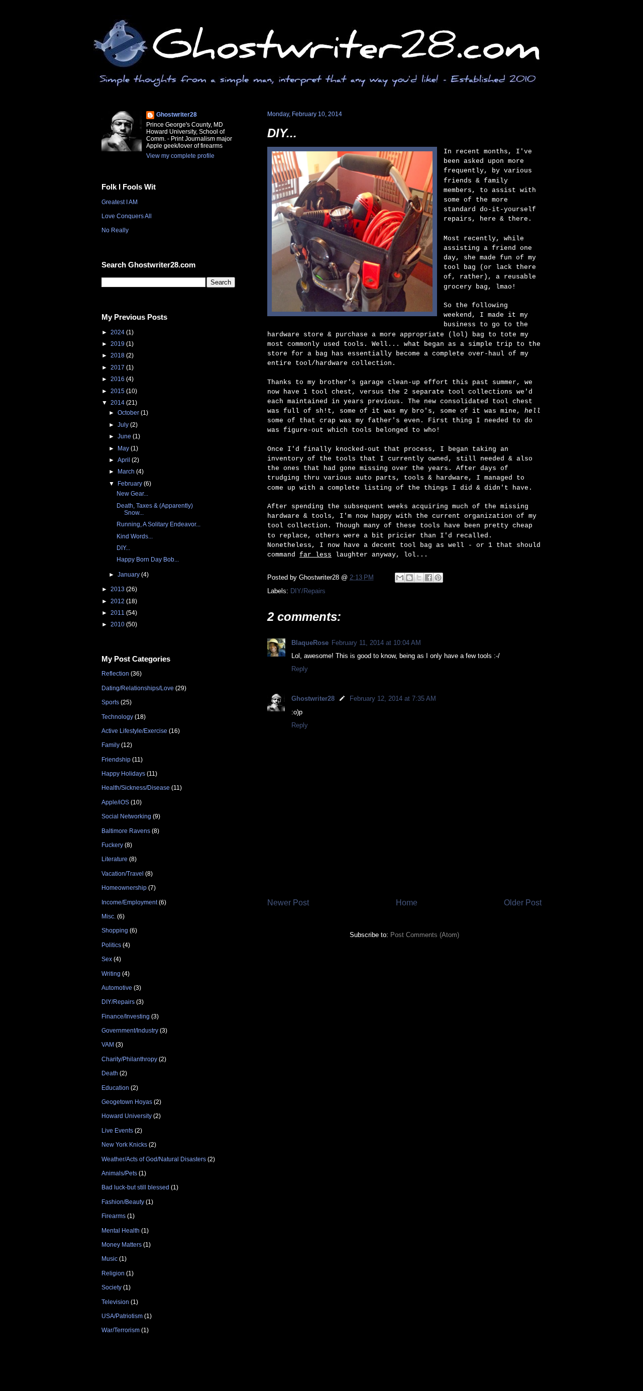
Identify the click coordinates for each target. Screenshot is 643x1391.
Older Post (523, 902)
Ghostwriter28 (313, 698)
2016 (118, 379)
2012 (118, 601)
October (129, 412)
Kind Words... (135, 536)
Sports (110, 702)
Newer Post (288, 902)
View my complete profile (180, 155)
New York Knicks (124, 1144)
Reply (299, 669)
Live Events (117, 1130)
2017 (118, 367)
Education (115, 1087)
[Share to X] (419, 578)
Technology (117, 716)
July (124, 424)
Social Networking (126, 816)
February (131, 483)
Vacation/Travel (122, 873)
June (125, 436)
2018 (118, 355)
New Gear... (132, 493)
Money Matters (121, 1244)
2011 (118, 612)
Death (109, 1073)
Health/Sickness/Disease (135, 787)
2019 (118, 343)
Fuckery (112, 845)
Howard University (126, 1116)
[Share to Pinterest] (438, 578)
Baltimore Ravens (125, 830)
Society (111, 1287)
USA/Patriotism (122, 1316)
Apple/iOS (115, 802)
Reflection (115, 673)
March (127, 471)
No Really (115, 230)
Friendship (116, 759)
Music (109, 1258)
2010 (118, 624)
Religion (113, 1273)
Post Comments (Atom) (424, 935)
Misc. (108, 916)
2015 (118, 391)
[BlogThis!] (409, 578)
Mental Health (120, 1230)
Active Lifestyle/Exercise (134, 730)
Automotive (116, 987)
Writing (111, 973)
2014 (118, 402)
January (129, 574)
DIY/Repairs (308, 591)
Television (115, 1302)
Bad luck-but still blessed (135, 1187)
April (125, 459)
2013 (118, 589)
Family (110, 745)
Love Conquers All (126, 216)
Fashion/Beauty (122, 1201)
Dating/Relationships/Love (137, 688)
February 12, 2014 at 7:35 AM (393, 698)
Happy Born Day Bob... (148, 559)
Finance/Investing (125, 1016)
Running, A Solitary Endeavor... (158, 524)
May (124, 448)
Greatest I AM (119, 202)
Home (406, 902)
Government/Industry (129, 1030)
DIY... (282, 133)
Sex (106, 959)
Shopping (114, 930)
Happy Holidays (123, 773)
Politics (111, 945)
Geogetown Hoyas (126, 1101)
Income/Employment (129, 902)
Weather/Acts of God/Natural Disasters (153, 1159)
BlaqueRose (310, 642)
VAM (107, 1044)
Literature (114, 859)
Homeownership (124, 887)
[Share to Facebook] (428, 578)
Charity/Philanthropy (129, 1059)
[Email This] (400, 578)
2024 (118, 332)
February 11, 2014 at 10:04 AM (376, 642)
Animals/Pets (119, 1173)
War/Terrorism (120, 1330)
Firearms (113, 1216)
